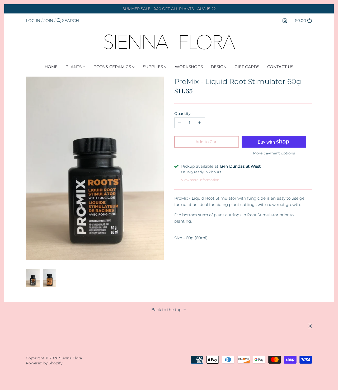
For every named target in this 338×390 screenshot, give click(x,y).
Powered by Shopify (44, 363)
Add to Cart (206, 141)
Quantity (182, 113)
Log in (33, 20)
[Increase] (200, 123)
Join (48, 20)
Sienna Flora (70, 358)
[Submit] (59, 21)
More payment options (274, 153)
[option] (33, 278)
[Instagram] (285, 20)
